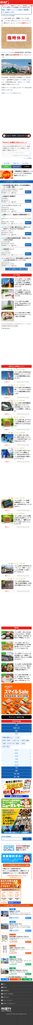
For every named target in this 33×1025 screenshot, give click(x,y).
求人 (19, 5)
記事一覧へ (16, 163)
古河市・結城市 (25, 740)
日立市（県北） (6, 746)
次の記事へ (25, 163)
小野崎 (16, 325)
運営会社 (5, 987)
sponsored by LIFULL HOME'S (22, 905)
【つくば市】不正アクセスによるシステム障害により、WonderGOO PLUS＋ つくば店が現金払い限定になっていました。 (22, 454)
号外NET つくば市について (9, 1003)
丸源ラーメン (10, 325)
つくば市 (17, 737)
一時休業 (4, 325)
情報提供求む (6, 990)
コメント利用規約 (28, 158)
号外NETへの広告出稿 (8, 993)
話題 (3, 328)
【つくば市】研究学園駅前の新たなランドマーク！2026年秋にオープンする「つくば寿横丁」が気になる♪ (22, 407)
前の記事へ (7, 163)
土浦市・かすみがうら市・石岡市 (10, 743)
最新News (13, 5)
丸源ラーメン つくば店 (8, 93)
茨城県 (13, 15)
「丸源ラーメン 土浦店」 (23, 82)
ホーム (4, 984)
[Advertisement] (16, 348)
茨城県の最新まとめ (7, 737)
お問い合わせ (6, 997)
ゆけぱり (8, 328)
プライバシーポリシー (8, 1000)
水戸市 (23, 743)
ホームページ (5, 52)
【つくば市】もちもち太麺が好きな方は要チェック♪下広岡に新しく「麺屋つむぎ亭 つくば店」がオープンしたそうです (22, 520)
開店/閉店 (25, 5)
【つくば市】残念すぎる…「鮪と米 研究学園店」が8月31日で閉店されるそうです (23, 583)
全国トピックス (4, 5)
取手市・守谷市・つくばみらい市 (10, 740)
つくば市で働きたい (10, 181)
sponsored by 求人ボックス (23, 181)
